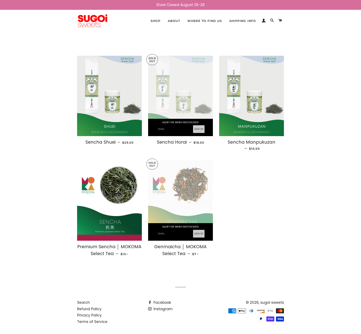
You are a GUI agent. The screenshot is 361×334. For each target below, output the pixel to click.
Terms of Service (92, 321)
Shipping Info (242, 21)
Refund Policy (89, 308)
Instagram (163, 308)
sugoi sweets (272, 302)
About (174, 21)
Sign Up (198, 129)
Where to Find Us (204, 21)
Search (83, 302)
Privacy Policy (89, 315)
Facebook (162, 302)
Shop (156, 21)
